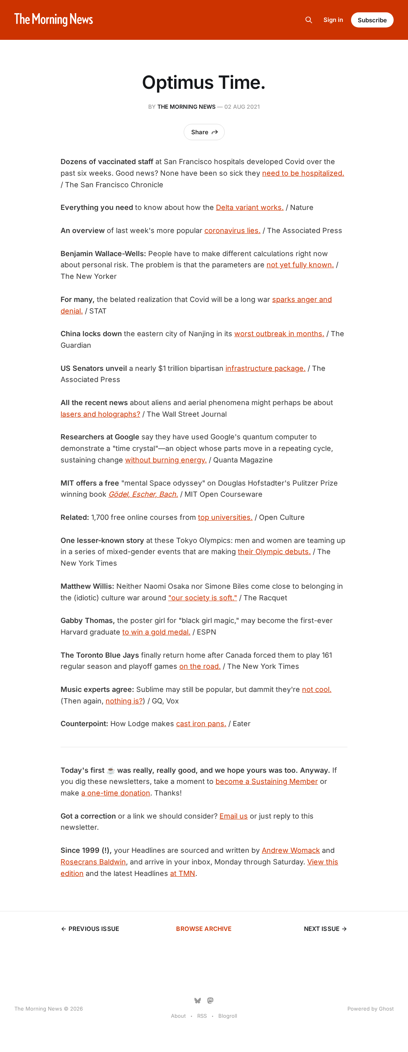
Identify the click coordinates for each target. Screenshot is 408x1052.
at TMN (182, 873)
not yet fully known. (300, 265)
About (178, 1016)
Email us (234, 816)
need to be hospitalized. (303, 173)
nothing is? (124, 701)
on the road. (200, 666)
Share (199, 132)
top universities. (225, 517)
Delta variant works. (250, 207)
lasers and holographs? (100, 414)
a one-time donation (115, 793)
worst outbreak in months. (279, 333)
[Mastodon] (210, 1000)
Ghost (386, 1008)
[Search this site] (309, 20)
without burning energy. (166, 460)
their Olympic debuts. (274, 551)
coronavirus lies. (232, 230)
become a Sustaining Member (267, 781)
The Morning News (186, 106)
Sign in (333, 20)
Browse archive (203, 928)
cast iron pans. (201, 723)
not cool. (317, 689)
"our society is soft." (202, 598)
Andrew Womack (291, 850)
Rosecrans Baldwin (93, 862)
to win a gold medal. (156, 632)
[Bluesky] (197, 1000)
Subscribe (372, 20)
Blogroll (227, 1016)
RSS (202, 1016)
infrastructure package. (266, 368)
